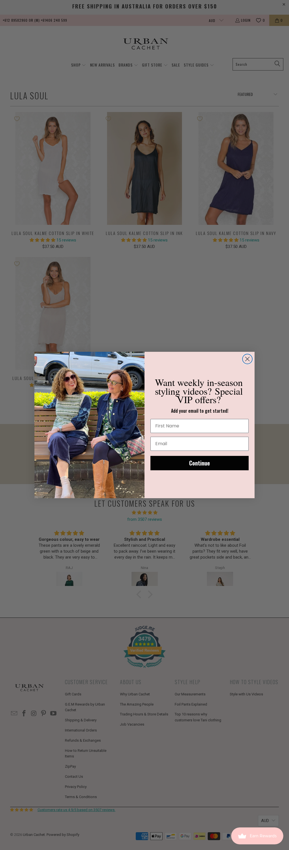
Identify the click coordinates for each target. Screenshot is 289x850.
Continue (199, 463)
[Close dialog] (247, 359)
